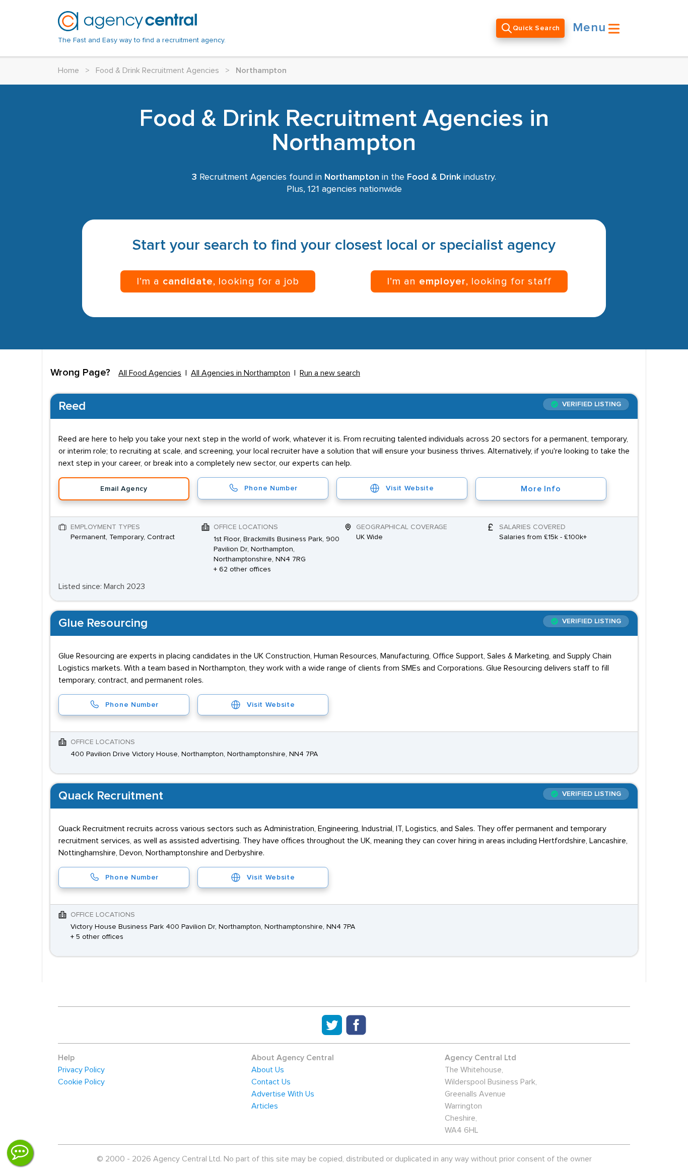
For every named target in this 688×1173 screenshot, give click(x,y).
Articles (264, 1106)
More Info (541, 489)
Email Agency (123, 488)
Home (68, 70)
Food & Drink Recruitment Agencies (157, 70)
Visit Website (410, 488)
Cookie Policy (81, 1082)
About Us (267, 1070)
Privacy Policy (81, 1070)
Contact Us (271, 1082)
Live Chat (20, 1153)
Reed (72, 406)
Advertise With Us (282, 1094)
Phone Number (271, 488)
